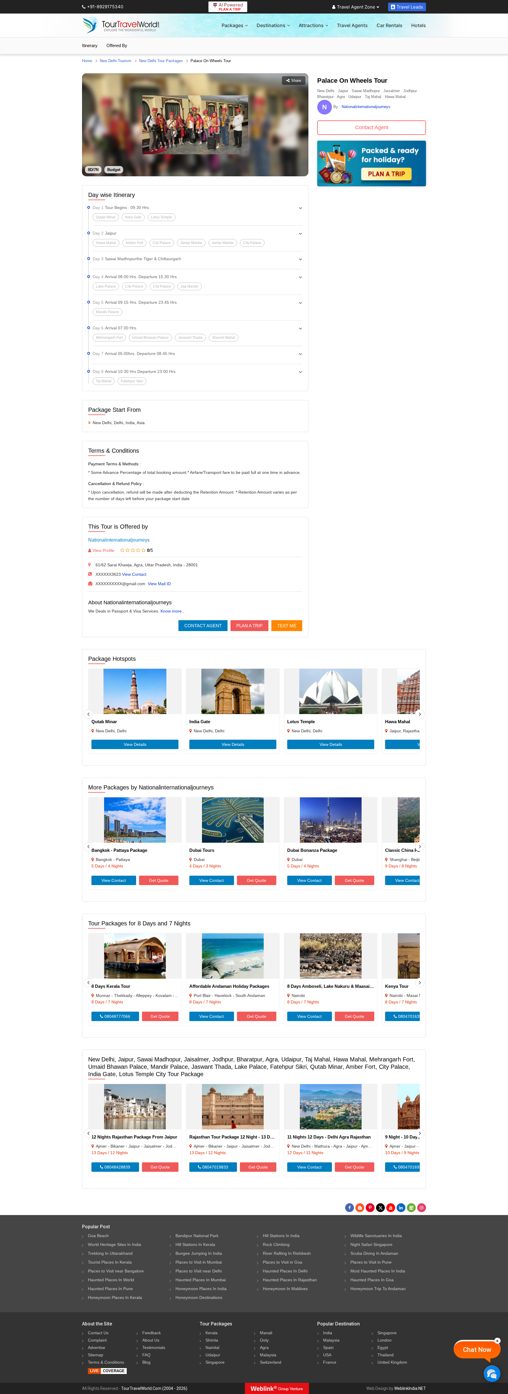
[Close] (497, 1341)
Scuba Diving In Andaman (374, 1253)
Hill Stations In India (281, 1235)
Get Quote (158, 880)
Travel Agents (352, 25)
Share (296, 80)
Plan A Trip (249, 625)
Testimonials (153, 1347)
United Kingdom (392, 1362)
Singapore (215, 1362)
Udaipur (212, 1354)
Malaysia (268, 1354)
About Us (150, 1340)
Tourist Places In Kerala (110, 1262)
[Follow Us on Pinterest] (370, 1207)
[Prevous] (88, 714)
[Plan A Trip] (371, 184)
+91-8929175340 (105, 6)
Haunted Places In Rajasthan (290, 1279)
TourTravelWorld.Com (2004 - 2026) (154, 1388)
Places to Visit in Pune (371, 1262)
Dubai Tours (201, 850)
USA (327, 1354)
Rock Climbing (276, 1244)
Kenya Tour (397, 986)
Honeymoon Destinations (199, 1297)
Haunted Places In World (111, 1279)
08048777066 (116, 1016)
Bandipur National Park (197, 1235)
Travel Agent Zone (356, 7)
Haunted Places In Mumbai (201, 1279)
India (327, 1332)
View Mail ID (159, 583)
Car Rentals (389, 25)
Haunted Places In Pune (110, 1288)
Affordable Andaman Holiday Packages (229, 986)
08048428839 (116, 1167)
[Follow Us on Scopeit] (411, 1207)
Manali (266, 1332)
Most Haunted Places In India (377, 1271)
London (384, 1340)
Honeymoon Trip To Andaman (378, 1288)
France (329, 1362)
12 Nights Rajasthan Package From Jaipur (134, 1136)
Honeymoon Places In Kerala (115, 1297)
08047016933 (410, 1167)
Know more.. (172, 611)
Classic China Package (408, 850)
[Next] (420, 714)
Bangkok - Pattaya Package (119, 850)
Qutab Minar (104, 721)
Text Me (286, 625)
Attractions (311, 25)
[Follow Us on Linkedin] (401, 1207)
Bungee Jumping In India (199, 1253)
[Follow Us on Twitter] (380, 1207)
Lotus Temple (301, 721)
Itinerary (90, 45)
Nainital (212, 1347)
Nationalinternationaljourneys (119, 539)
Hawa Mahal (397, 721)
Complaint (97, 1340)
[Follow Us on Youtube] (390, 1207)
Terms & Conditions (106, 1362)
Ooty (264, 1340)
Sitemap (95, 1354)
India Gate (199, 721)
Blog (146, 1362)
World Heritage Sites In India (114, 1244)
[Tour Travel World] (121, 25)
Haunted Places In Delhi (285, 1271)
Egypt (382, 1347)
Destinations (271, 25)
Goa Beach (98, 1235)
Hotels (418, 25)
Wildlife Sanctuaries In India (376, 1235)
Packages (232, 25)
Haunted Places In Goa (372, 1279)
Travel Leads (410, 7)
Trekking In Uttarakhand (110, 1253)
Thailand (385, 1354)
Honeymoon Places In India (201, 1288)
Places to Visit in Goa (282, 1262)
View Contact (134, 574)
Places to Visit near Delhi (199, 1271)
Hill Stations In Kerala (195, 1244)
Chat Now (477, 1349)
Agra (264, 1347)
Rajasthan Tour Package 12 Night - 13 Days (233, 1136)
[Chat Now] (492, 1373)
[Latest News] (359, 1207)
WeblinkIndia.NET (410, 1388)
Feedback (151, 1332)
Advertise (96, 1347)
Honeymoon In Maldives (285, 1288)
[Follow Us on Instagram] (421, 1207)
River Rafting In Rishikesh (287, 1253)
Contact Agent (203, 625)
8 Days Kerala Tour (110, 986)
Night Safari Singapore (371, 1244)
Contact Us (98, 1332)
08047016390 (410, 1016)
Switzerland (270, 1362)
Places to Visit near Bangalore (116, 1271)
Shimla (211, 1340)
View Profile (103, 550)
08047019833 (214, 1167)
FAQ (146, 1354)
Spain (328, 1347)
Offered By (116, 45)
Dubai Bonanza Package (312, 850)
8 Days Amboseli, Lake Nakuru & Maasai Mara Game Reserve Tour (355, 986)
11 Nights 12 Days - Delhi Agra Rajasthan (329, 1136)
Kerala (211, 1332)
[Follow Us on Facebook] (349, 1207)
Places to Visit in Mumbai (199, 1262)
